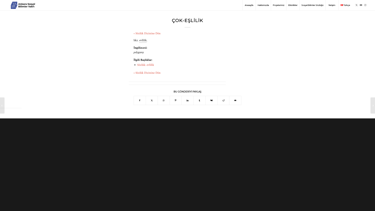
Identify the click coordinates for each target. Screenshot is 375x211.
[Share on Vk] (211, 100)
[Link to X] (356, 5)
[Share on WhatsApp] (164, 100)
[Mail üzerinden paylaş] (235, 100)
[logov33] (22, 5)
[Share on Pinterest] (176, 100)
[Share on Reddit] (223, 100)
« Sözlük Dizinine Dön (147, 34)
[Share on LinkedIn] (188, 100)
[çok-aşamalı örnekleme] (2, 105)
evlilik (143, 40)
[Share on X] (152, 100)
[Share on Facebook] (140, 100)
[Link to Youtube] (361, 5)
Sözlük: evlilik (145, 65)
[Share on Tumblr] (200, 100)
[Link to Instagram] (365, 5)
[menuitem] (249, 5)
